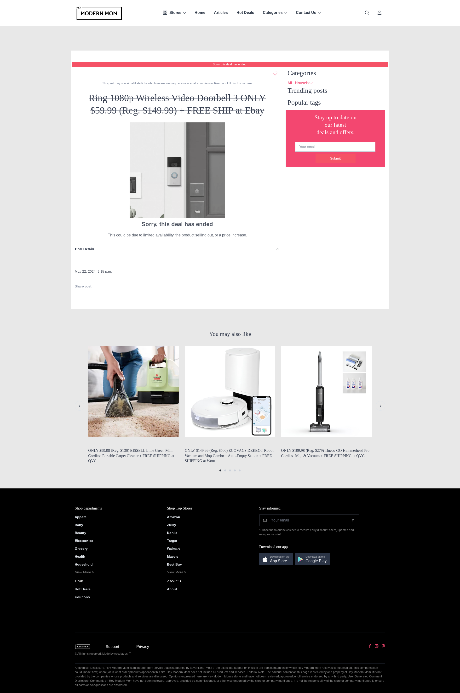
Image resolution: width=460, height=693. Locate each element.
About (172, 589)
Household (304, 83)
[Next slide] (380, 406)
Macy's (172, 556)
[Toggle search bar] (367, 12)
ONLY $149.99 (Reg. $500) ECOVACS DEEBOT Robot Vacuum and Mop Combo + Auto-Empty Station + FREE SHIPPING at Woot (229, 455)
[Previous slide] (79, 406)
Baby (79, 525)
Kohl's (172, 533)
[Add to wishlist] (275, 73)
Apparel (81, 517)
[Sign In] (379, 12)
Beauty (80, 533)
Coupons (82, 597)
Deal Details (84, 249)
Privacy (142, 647)
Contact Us (306, 13)
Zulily (171, 525)
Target (172, 541)
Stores (175, 13)
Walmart (173, 548)
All (290, 83)
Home (200, 13)
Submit (335, 158)
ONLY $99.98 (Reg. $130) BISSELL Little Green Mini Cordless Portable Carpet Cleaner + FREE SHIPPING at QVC (131, 455)
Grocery (81, 548)
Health (80, 556)
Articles (221, 13)
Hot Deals (245, 13)
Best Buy (174, 564)
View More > (84, 572)
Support (112, 647)
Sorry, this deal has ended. (230, 64)
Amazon (173, 517)
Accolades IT (122, 653)
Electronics (84, 541)
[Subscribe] (353, 520)
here (248, 83)
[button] (220, 470)
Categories (273, 13)
